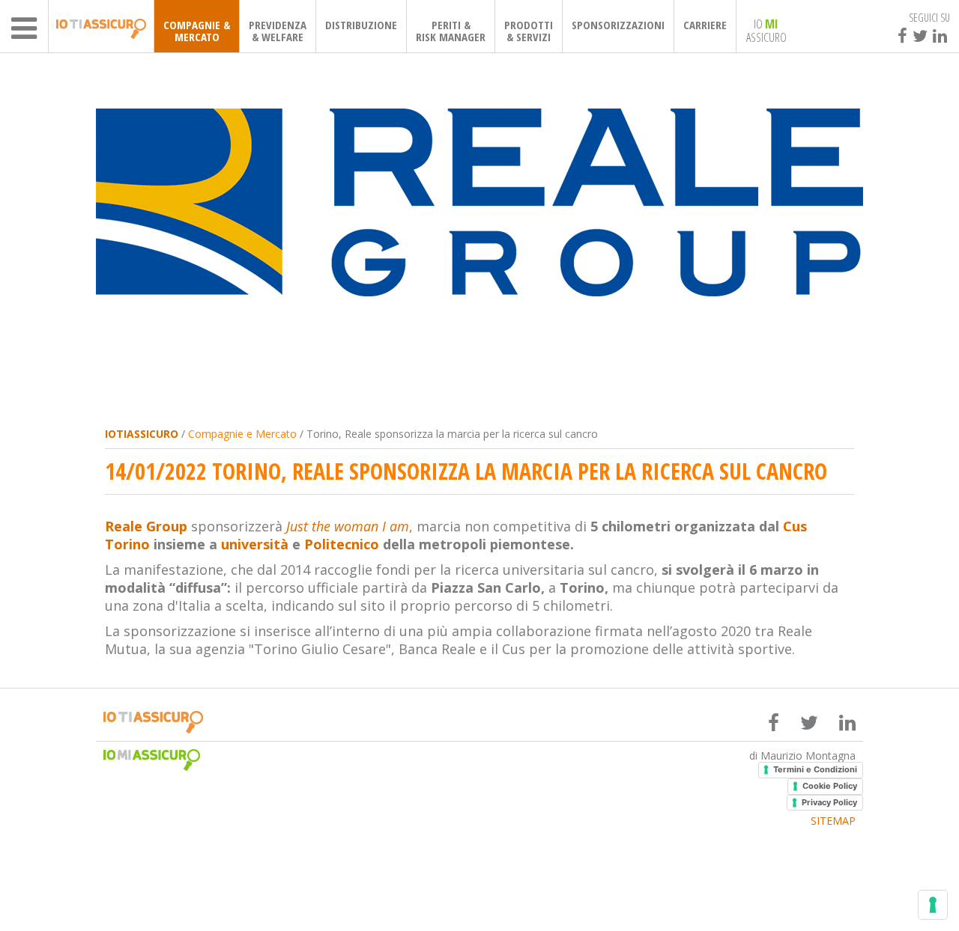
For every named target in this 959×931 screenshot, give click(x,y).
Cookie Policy (829, 786)
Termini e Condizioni (815, 769)
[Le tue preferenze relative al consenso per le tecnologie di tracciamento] (933, 905)
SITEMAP (833, 821)
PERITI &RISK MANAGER (450, 30)
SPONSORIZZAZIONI (618, 24)
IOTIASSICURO (141, 434)
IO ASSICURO (766, 30)
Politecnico (341, 544)
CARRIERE (705, 24)
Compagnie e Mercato (242, 434)
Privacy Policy (829, 802)
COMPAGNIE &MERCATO (196, 30)
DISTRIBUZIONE (361, 24)
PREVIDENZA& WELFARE (277, 30)
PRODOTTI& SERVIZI (528, 30)
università (254, 544)
